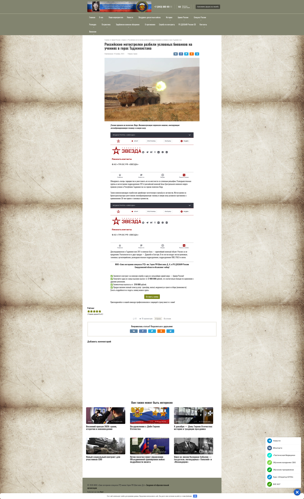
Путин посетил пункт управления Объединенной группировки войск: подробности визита (147, 459)
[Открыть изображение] (119, 6)
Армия (135, 54)
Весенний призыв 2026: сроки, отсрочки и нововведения (101, 427)
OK (195, 496)
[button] (297, 492)
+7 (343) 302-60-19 (163, 6)
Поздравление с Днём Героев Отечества (145, 427)
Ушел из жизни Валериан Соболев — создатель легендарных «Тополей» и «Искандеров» (193, 459)
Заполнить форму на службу (208, 7)
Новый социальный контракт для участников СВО (103, 458)
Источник (167, 318)
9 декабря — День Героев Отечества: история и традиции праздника (193, 427)
